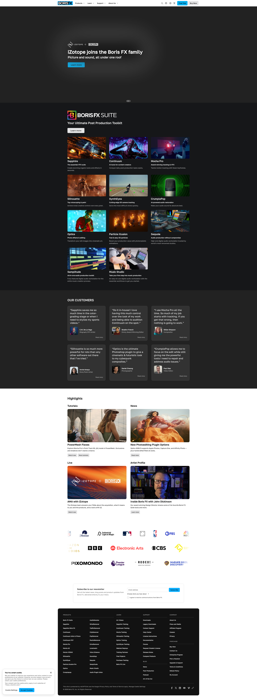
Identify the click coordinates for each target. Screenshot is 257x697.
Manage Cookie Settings (137, 686)
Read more (135, 455)
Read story (99, 337)
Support (100, 3)
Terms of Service (118, 686)
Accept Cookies (27, 690)
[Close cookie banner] (51, 672)
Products (78, 3)
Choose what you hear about (137, 594)
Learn (90, 3)
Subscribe (174, 590)
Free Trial (182, 3)
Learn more (135, 512)
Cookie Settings (11, 690)
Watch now (72, 455)
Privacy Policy (104, 686)
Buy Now (193, 3)
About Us (112, 3)
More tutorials (83, 455)
